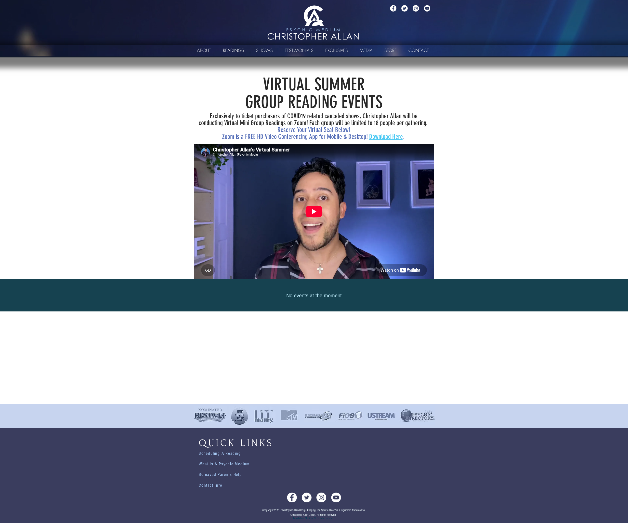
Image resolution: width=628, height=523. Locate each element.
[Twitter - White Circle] (404, 8)
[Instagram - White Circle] (416, 8)
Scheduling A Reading (220, 453)
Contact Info (210, 485)
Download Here (386, 137)
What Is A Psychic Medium (224, 464)
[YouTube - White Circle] (427, 8)
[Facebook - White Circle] (393, 8)
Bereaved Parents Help (220, 474)
